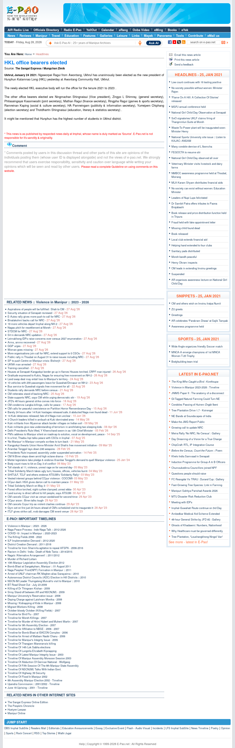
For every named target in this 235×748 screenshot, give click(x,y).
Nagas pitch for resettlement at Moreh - (37, 327)
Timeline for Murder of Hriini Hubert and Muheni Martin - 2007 (43, 621)
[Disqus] (84, 234)
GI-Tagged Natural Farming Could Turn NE (195, 399)
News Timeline (199, 728)
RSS (37, 733)
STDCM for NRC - (25, 331)
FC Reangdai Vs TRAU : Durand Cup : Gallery (197, 479)
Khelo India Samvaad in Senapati (190, 456)
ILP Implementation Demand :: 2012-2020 (31, 540)
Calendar (107, 30)
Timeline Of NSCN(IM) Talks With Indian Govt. (34, 669)
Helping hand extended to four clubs (191, 245)
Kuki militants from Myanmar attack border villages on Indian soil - (53, 423)
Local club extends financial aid (189, 239)
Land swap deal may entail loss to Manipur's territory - (45, 379)
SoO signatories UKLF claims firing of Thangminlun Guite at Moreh (193, 120)
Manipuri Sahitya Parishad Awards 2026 (194, 490)
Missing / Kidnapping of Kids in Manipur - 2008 (34, 603)
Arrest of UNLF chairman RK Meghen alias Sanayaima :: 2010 (43, 573)
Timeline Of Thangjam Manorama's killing (32, 643)
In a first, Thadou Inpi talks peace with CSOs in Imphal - (46, 438)
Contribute (195, 35)
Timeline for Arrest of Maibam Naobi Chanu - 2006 (36, 636)
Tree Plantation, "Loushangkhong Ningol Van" (197, 536)
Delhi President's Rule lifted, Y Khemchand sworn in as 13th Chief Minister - (58, 430)
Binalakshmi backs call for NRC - (34, 320)
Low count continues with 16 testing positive (196, 82)
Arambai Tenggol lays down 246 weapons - (39, 449)
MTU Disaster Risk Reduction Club (191, 496)
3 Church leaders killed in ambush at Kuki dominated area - (49, 419)
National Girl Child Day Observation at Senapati (198, 112)
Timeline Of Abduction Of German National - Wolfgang (39, 662)
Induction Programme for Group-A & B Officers (198, 462)
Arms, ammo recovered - (29, 342)
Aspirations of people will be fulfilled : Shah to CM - (44, 309)
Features (89, 35)
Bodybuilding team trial (184, 361)
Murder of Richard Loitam (22, 559)
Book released (179, 234)
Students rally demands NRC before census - (40, 390)
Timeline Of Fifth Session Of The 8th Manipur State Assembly (43, 665)
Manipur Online (16, 713)
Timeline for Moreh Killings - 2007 (27, 618)
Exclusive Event (114, 728)
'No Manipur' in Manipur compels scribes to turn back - (46, 441)
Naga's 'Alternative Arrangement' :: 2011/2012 (33, 555)
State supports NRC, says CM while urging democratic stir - (49, 397)
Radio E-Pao (72, 30)
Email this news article (187, 55)
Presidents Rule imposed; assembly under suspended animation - (52, 452)
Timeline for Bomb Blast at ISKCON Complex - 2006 (38, 632)
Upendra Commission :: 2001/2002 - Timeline (33, 684)
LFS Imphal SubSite (177, 728)
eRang (123, 30)
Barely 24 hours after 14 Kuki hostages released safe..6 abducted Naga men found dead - (65, 412)
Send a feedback (183, 64)
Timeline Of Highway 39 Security (26, 673)
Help (82, 744)
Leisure (122, 35)
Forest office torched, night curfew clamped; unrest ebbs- (47, 489)
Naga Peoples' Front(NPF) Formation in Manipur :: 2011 (39, 570)
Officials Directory (46, 30)
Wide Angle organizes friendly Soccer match (197, 346)
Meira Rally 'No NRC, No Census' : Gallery (195, 433)
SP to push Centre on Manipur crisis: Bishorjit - (42, 360)
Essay (99, 728)
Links (136, 35)
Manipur (41, 35)
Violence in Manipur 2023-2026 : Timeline (195, 387)
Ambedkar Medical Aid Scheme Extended (195, 513)
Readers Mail (38, 728)
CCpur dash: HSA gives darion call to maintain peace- (46, 482)
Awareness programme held (187, 326)
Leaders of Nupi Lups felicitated (189, 197)
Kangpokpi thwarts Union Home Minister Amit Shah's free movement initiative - (60, 445)
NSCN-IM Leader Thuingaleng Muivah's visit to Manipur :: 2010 (44, 581)
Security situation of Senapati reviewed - (38, 313)
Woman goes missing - (28, 349)
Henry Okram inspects (184, 262)
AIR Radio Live (18, 30)
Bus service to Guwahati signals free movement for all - (46, 386)
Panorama (164, 35)
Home (28, 54)
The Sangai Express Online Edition (28, 702)
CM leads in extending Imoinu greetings (194, 268)
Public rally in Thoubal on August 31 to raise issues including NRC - (53, 357)
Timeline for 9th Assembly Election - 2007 (32, 625)
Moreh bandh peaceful (184, 257)
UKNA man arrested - (27, 364)
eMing (158, 30)
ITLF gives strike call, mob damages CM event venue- (45, 511)
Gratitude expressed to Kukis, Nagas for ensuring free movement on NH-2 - (57, 375)
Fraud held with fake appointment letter (193, 222)
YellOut (91, 30)
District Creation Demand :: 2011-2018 (29, 544)
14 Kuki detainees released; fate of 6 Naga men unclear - (47, 416)
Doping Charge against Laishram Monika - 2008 (35, 599)
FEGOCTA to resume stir (186, 152)
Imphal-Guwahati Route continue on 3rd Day (196, 508)
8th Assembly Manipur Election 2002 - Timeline (35, 680)
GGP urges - (22, 346)
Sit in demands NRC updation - (32, 335)
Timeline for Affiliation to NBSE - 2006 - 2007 (33, 629)
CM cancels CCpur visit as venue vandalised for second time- (50, 496)
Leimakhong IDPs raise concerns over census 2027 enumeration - (52, 338)
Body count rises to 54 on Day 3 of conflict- (39, 463)
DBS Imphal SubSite (16, 728)
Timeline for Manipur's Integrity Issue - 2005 (33, 640)
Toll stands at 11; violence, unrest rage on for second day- (47, 467)
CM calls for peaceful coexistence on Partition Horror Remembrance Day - (57, 408)
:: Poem (196, 450)
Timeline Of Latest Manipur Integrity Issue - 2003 (35, 654)
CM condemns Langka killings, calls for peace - (42, 405)
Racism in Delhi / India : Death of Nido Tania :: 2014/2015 (40, 551)
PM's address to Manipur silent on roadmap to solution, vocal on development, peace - (64, 434)
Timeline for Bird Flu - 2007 (23, 614)
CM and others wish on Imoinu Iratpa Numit (196, 303)
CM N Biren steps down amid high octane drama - (43, 456)
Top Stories (48, 733)
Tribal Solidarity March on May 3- (34, 485)
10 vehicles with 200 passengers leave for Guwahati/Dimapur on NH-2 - (55, 382)
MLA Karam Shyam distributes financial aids (197, 182)
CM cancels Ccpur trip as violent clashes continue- (43, 504)
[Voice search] (140, 43)
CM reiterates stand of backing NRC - (36, 393)
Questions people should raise (188, 473)
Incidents (158, 728)
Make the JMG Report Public (188, 422)
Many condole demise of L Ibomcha (191, 146)
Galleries (106, 35)
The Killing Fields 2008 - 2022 (25, 537)
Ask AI (154, 43)
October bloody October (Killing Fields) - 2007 (34, 610)
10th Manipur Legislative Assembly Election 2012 (36, 562)
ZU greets (177, 309)
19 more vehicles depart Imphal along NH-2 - (40, 324)
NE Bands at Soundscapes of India (191, 416)
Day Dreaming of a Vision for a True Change (196, 439)
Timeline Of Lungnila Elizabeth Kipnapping (32, 651)
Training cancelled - (26, 368)
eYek (185, 30)
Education (71, 35)
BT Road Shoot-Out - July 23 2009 (27, 584)
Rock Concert (24, 733)
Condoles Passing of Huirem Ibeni (194, 404)
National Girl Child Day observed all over (194, 158)
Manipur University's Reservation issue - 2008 (34, 595)
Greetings (177, 315)
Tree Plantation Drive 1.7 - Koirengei (192, 410)
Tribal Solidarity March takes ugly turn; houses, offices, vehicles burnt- (55, 471)
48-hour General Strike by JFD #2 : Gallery (196, 519)
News (11, 35)
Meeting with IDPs (181, 502)
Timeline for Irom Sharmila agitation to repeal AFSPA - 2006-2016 (45, 548)
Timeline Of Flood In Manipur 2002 (27, 676)
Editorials (54, 728)
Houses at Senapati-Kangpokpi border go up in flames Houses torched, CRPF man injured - (67, 371)
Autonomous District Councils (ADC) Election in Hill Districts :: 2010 (47, 577)
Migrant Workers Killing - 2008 (25, 607)
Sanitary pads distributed (185, 251)
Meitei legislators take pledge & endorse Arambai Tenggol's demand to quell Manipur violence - (69, 460)
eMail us (213, 35)
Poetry (214, 728)
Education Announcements (77, 728)
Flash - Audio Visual (138, 728)
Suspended (177, 274)
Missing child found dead (185, 228)
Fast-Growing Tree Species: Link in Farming (196, 485)
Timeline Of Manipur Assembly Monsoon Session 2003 (39, 658)
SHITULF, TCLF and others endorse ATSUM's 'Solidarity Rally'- (51, 474)
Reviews (25, 35)
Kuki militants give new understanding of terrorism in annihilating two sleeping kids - (62, 427)
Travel (56, 35)
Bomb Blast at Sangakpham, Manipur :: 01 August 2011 (39, 566)
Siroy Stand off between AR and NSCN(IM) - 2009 (36, 592)
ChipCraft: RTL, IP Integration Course (192, 445)
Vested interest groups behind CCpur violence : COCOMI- (48, 478)
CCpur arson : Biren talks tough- (33, 500)
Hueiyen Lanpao (17, 709)
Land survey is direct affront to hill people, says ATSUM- (46, 493)
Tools (180, 35)
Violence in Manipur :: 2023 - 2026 (27, 526)
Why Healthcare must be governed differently (197, 531)
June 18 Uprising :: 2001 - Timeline (28, 687)
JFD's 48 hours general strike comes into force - (42, 401)
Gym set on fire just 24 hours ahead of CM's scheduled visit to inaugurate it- (57, 507)
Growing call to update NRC (187, 427)
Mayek (148, 35)
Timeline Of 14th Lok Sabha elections (29, 647)
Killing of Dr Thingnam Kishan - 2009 (29, 588)
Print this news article (186, 59)
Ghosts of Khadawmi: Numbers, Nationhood (196, 525)
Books (172, 30)
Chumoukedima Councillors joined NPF (194, 467)
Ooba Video (141, 30)
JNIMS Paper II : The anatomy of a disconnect (197, 393)
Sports (10, 733)
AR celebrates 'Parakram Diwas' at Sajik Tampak (199, 320)
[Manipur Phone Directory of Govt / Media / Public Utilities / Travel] (146, 23)
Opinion (225, 728)
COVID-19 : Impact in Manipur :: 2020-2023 (32, 533)
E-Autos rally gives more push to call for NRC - (42, 316)
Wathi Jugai (64, 733)
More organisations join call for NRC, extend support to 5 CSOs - (51, 353)
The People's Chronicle (21, 706)
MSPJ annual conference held (188, 106)
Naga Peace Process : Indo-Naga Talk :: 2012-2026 (37, 529)
